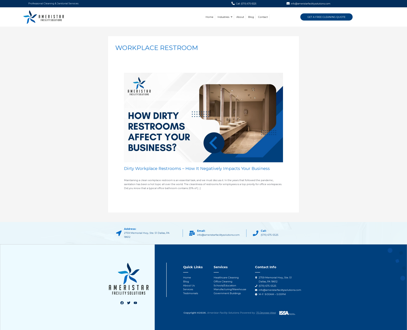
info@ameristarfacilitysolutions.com (310, 3)
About (240, 16)
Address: (130, 228)
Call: (263, 230)
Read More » (131, 195)
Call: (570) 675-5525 (246, 3)
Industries (223, 16)
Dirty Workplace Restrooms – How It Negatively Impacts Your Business (197, 168)
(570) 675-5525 (269, 234)
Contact (263, 16)
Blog (251, 16)
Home (209, 16)
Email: (201, 230)
